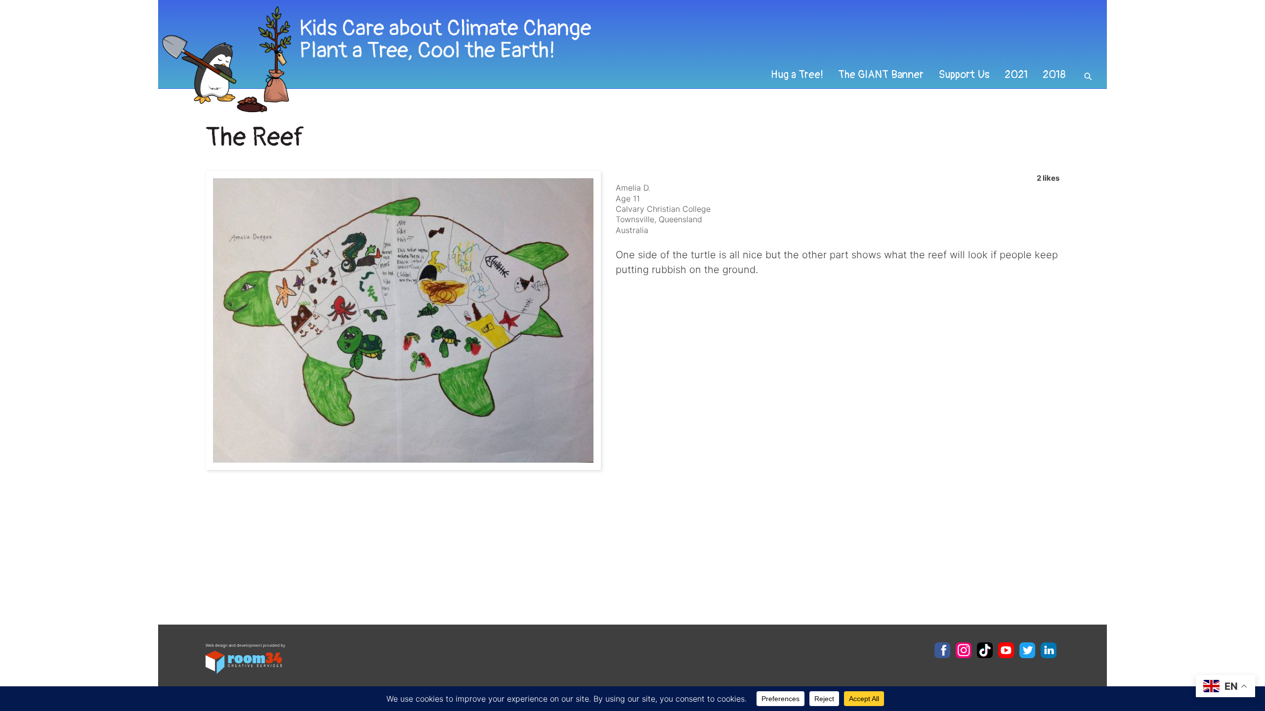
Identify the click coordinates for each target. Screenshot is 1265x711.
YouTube (1006, 650)
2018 (1054, 74)
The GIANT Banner (881, 74)
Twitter (1027, 650)
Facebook (942, 650)
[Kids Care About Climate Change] (541, 59)
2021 (1016, 74)
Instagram (963, 650)
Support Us (964, 74)
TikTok (985, 650)
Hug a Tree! (797, 74)
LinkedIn (1048, 650)
